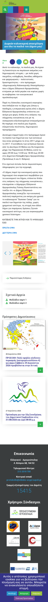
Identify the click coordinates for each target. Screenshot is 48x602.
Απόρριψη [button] (24, 593)
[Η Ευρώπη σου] (13, 526)
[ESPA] (24, 568)
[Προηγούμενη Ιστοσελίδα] (24, 512)
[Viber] (31, 62)
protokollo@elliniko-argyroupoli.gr (24, 480)
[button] (26, 9)
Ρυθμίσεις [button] (37, 593)
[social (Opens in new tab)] (10, 9)
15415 (24, 491)
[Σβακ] (13, 540)
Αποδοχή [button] (12, 593)
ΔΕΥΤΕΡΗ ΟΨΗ (9, 233)
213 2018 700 (24, 471)
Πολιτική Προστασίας (24, 598)
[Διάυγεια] (34, 526)
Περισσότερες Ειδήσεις (20, 278)
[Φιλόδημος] (34, 540)
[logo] (14, 3)
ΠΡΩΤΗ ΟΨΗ (8, 228)
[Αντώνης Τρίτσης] (23, 554)
